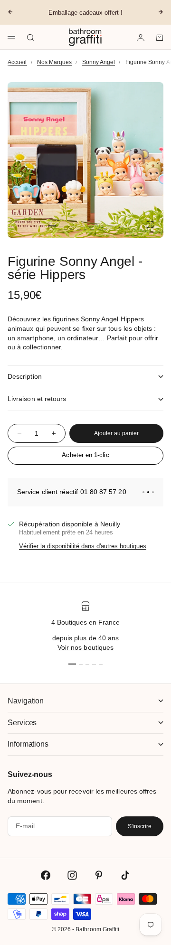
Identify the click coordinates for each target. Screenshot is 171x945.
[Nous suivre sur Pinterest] (98, 875)
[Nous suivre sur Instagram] (72, 875)
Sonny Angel (98, 62)
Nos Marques (54, 62)
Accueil (17, 62)
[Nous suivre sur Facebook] (45, 875)
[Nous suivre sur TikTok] (125, 875)
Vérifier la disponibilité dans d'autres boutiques (82, 546)
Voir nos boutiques (85, 647)
